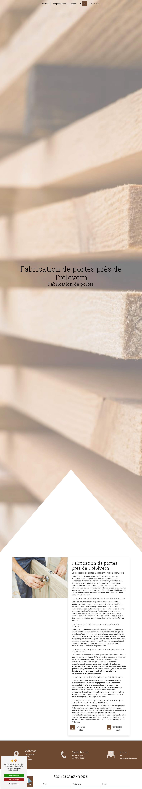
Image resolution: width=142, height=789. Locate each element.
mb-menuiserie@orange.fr (128, 757)
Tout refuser (14, 780)
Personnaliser (14, 784)
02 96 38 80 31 (94, 4)
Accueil (45, 3)
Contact (73, 3)
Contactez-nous (117, 728)
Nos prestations (59, 3)
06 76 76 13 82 (78, 756)
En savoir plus (81, 728)
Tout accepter (13, 776)
